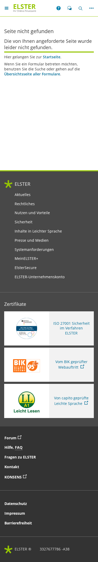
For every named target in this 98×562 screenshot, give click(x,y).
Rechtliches (25, 204)
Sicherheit (23, 222)
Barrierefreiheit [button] (18, 522)
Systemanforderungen (34, 249)
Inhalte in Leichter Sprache (38, 231)
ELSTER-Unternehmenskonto (40, 277)
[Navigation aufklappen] (6, 8)
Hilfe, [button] (13, 447)
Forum (14, 437)
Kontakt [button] (11, 466)
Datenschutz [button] (15, 503)
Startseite (51, 57)
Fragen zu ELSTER (20, 457)
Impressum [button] (14, 513)
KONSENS (32, 476)
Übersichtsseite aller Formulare (32, 74)
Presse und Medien (32, 240)
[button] (58, 8)
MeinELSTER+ (26, 258)
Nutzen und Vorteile (32, 212)
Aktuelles (23, 194)
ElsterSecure (26, 267)
